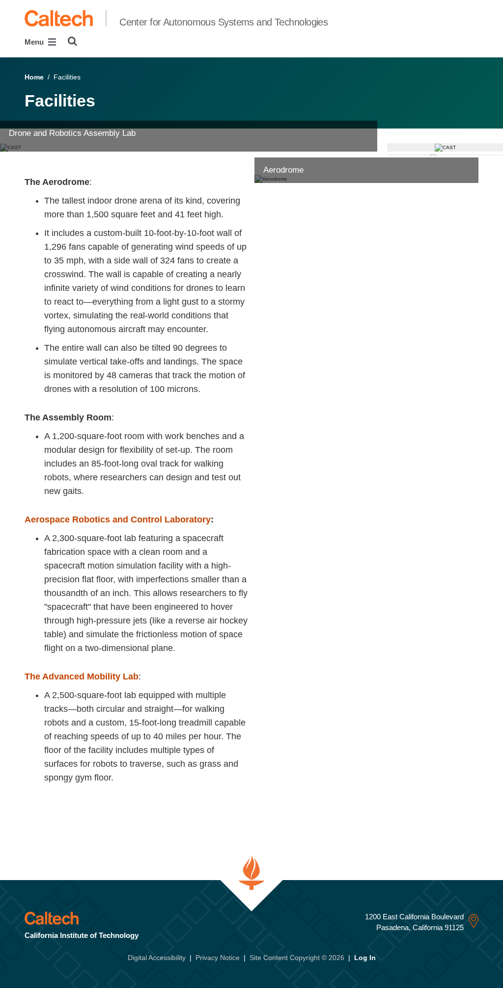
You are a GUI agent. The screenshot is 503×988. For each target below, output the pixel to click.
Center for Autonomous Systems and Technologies (223, 22)
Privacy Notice (218, 958)
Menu (35, 42)
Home (34, 77)
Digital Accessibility (157, 958)
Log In (365, 958)
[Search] (72, 41)
